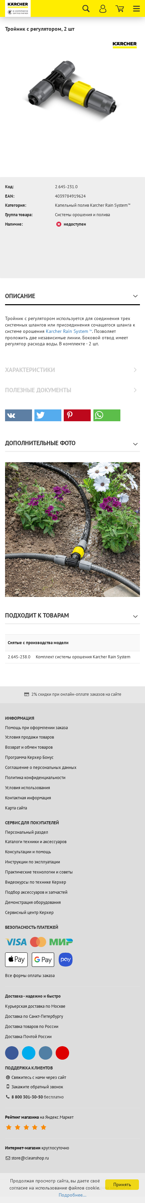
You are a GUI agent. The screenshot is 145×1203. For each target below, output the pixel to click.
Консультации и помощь (28, 852)
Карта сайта (16, 808)
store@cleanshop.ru (30, 1158)
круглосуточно (37, 1148)
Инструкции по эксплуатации (32, 862)
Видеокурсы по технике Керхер (35, 882)
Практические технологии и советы (39, 872)
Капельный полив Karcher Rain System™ (92, 205)
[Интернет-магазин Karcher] (18, 8)
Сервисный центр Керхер (29, 912)
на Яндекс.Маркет (39, 1117)
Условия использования (27, 788)
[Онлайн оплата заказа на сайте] (39, 942)
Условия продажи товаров (29, 737)
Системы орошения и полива (82, 215)
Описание (20, 296)
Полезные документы (38, 390)
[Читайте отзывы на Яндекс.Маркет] (27, 1127)
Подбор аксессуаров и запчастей (36, 892)
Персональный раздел (26, 832)
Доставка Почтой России (28, 1036)
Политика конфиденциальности (35, 777)
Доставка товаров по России (31, 1026)
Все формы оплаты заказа (30, 975)
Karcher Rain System (69, 331)
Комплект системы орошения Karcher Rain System (83, 657)
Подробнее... (72, 1195)
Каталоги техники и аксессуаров (35, 841)
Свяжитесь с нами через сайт (38, 1077)
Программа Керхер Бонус (29, 757)
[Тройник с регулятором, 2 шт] (72, 89)
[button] (18, 415)
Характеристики (30, 370)
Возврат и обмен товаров (29, 747)
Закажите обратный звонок (37, 1087)
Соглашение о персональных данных (41, 767)
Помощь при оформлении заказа (36, 728)
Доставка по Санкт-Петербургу (34, 1016)
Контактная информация (28, 798)
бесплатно (37, 1097)
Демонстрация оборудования (33, 902)
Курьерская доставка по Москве (35, 1006)
